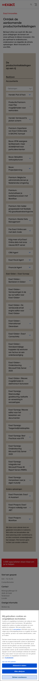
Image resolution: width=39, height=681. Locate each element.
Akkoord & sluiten (19, 665)
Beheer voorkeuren (19, 677)
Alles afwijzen (19, 671)
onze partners (17, 629)
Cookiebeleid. (9, 658)
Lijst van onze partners (9, 661)
